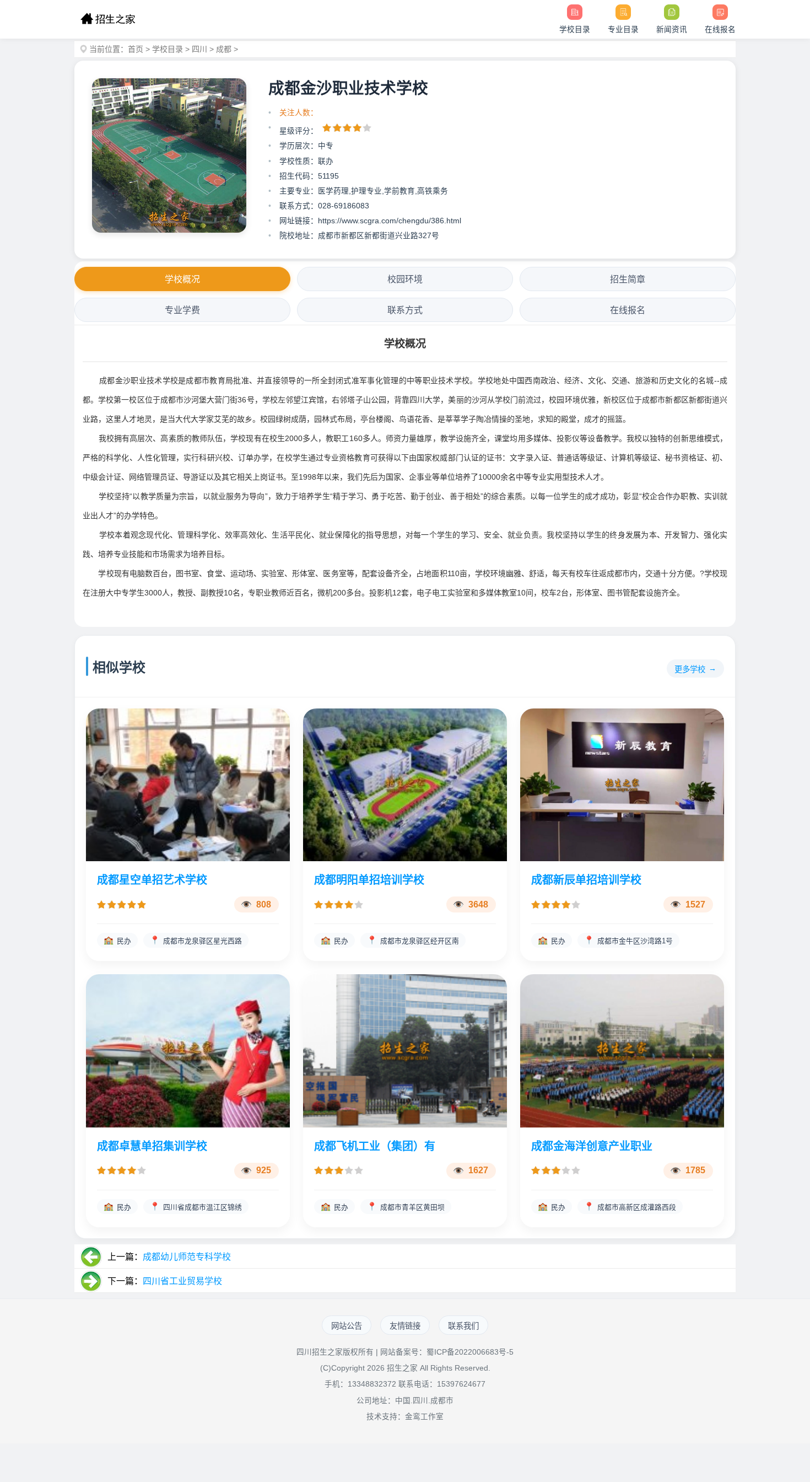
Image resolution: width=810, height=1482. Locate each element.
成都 (223, 49)
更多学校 (689, 669)
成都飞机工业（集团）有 (374, 1146)
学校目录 (167, 49)
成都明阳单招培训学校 (369, 880)
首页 (135, 49)
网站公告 (346, 1326)
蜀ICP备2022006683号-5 (470, 1352)
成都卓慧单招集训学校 (152, 1146)
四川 (199, 49)
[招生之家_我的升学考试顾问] (107, 19)
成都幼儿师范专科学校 (187, 1256)
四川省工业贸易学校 (182, 1281)
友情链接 (405, 1326)
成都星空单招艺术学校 (152, 880)
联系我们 (463, 1326)
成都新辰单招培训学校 (586, 880)
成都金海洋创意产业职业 (591, 1146)
